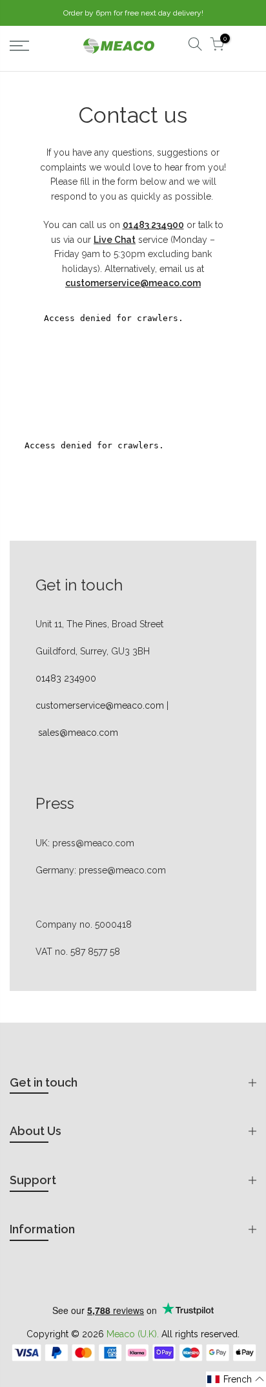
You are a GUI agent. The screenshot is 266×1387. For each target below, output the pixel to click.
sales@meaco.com (78, 732)
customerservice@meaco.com (100, 705)
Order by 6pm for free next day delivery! (133, 12)
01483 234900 (66, 678)
